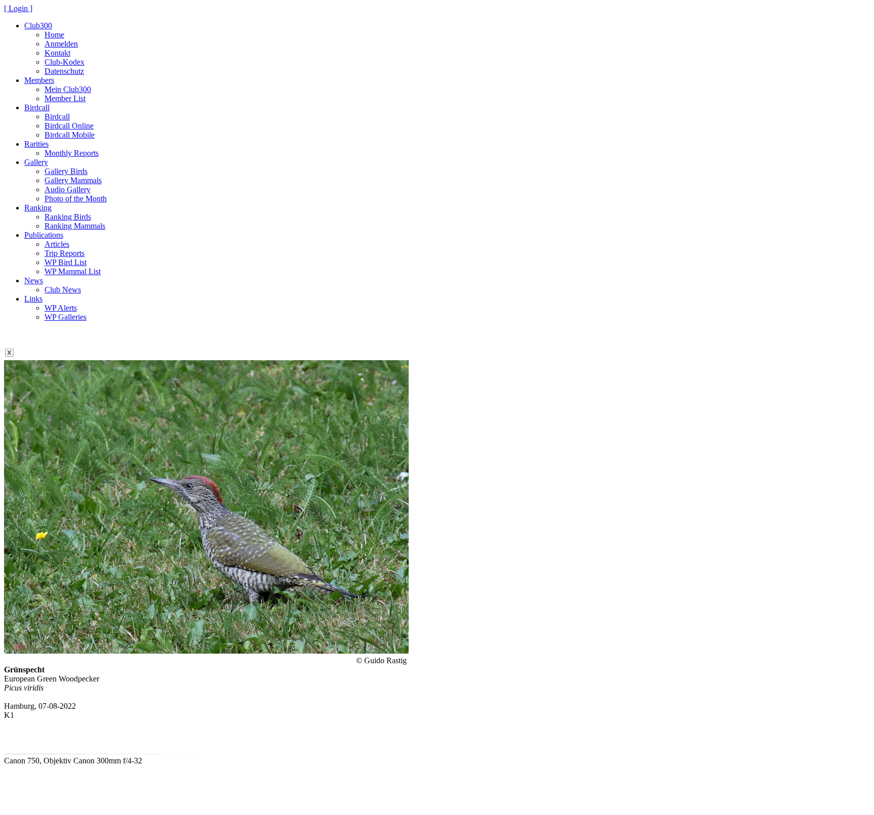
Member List (65, 98)
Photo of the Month (76, 198)
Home (54, 34)
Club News (63, 289)
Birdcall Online (69, 125)
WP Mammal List (73, 271)
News (33, 280)
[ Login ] (18, 8)
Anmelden (61, 43)
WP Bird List (65, 262)
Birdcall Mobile (70, 135)
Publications (43, 235)
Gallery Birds (66, 171)
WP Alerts (61, 308)
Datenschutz (64, 71)
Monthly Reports (72, 153)
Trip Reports (64, 253)
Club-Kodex (64, 62)
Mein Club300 (68, 89)
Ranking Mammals (75, 226)
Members (39, 80)
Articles (57, 244)
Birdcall (37, 107)
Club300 (38, 25)
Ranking (38, 207)
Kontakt (57, 53)
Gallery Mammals (73, 180)
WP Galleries (65, 317)
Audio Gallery (68, 189)
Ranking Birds (68, 216)
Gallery (36, 162)
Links (33, 298)
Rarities (36, 144)
